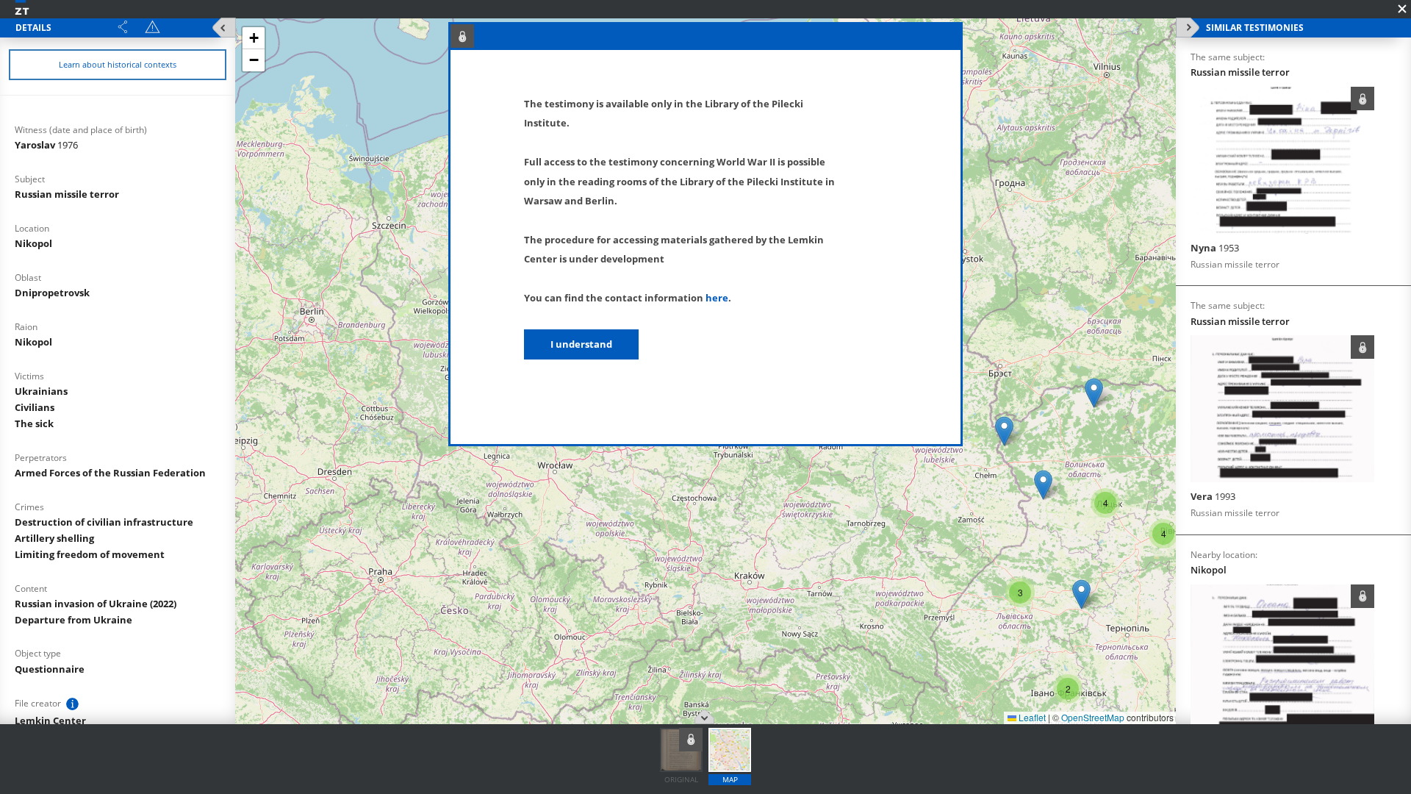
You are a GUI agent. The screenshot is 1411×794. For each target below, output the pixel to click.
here (717, 297)
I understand (581, 344)
